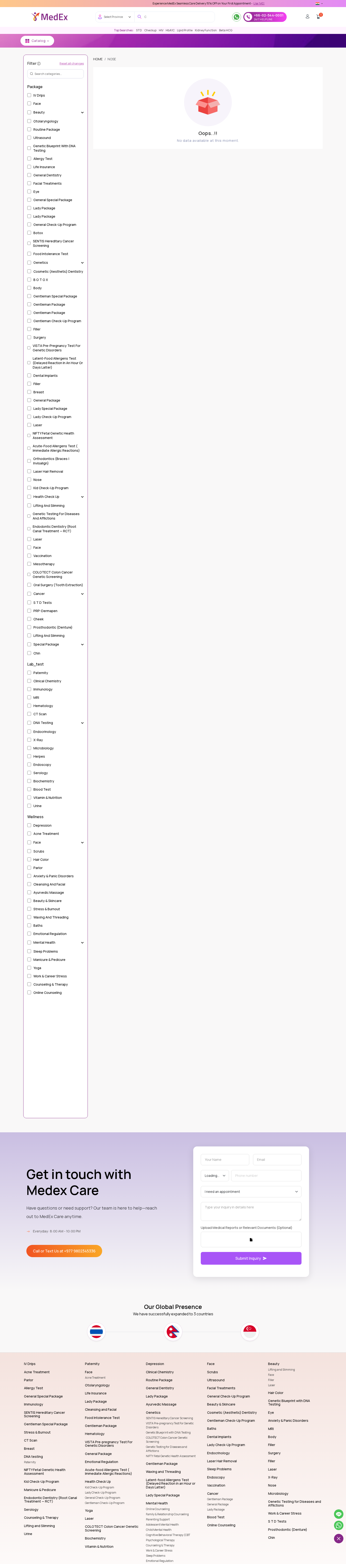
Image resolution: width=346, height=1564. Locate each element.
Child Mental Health (159, 1530)
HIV (161, 30)
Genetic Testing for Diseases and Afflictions (166, 1449)
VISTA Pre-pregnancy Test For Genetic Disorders (170, 1425)
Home (98, 59)
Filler (271, 1380)
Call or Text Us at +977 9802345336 (64, 1251)
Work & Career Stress (159, 1550)
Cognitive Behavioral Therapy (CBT (168, 1535)
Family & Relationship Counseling (167, 1514)
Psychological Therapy (160, 1540)
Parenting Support (158, 1519)
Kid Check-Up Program (99, 1487)
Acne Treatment (95, 1378)
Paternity (30, 1462)
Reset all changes (72, 63)
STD (139, 30)
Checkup (150, 30)
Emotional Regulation (159, 1561)
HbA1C (170, 30)
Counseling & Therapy (160, 1545)
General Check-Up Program (102, 1498)
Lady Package (216, 1509)
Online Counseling (158, 1509)
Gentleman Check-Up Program (105, 1503)
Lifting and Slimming (281, 1370)
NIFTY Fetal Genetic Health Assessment (171, 1456)
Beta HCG (225, 30)
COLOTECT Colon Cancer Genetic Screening (167, 1440)
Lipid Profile (185, 30)
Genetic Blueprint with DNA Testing (168, 1432)
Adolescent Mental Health (162, 1525)
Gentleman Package (220, 1499)
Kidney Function (206, 30)
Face (271, 1375)
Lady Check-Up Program (100, 1493)
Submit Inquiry (248, 1258)
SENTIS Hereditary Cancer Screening (169, 1418)
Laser (271, 1385)
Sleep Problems (155, 1556)
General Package (218, 1504)
